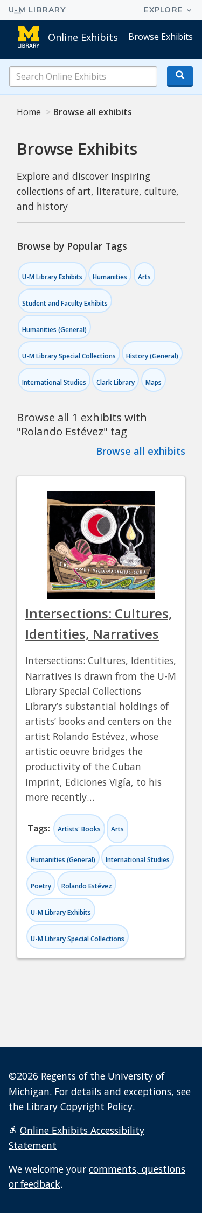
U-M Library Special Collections (69, 356)
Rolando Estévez (86, 886)
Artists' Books (79, 829)
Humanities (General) (54, 329)
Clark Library (115, 382)
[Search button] (180, 76)
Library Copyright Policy (79, 1106)
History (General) (152, 356)
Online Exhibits (83, 37)
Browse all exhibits (140, 451)
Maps (153, 382)
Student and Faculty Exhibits (65, 303)
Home (29, 112)
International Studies (54, 382)
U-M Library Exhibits (52, 276)
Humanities (110, 276)
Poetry (41, 886)
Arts (144, 276)
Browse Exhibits (160, 37)
